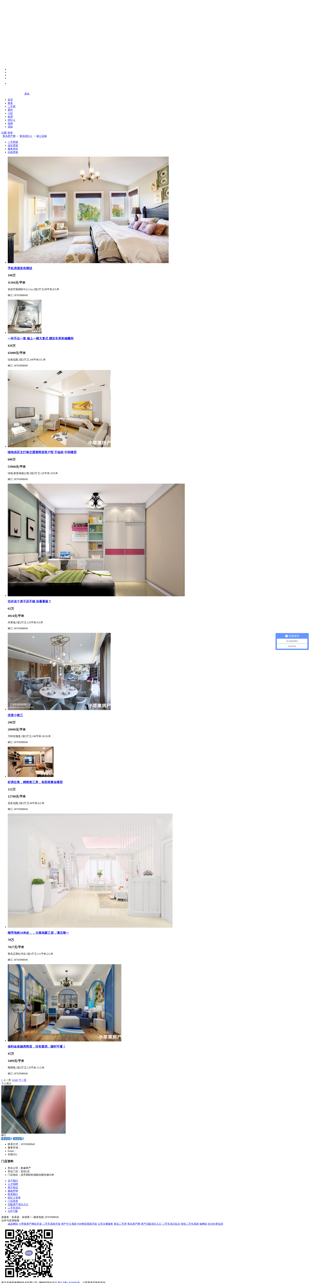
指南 (10, 123)
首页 (10, 99)
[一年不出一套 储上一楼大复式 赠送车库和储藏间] (25, 332)
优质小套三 (15, 715)
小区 (10, 113)
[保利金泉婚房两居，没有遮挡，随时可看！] (64, 1040)
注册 (3, 132)
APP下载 (13, 1211)
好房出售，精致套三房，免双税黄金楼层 (35, 782)
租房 (10, 116)
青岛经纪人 (25, 136)
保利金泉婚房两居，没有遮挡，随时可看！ (37, 1046)
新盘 (10, 103)
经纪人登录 (14, 1197)
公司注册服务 (105, 1223)
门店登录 (13, 1201)
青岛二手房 (120, 1223)
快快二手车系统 (190, 1223)
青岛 (27, 93)
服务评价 (13, 148)
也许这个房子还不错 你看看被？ (29, 601)
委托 (10, 109)
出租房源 (13, 152)
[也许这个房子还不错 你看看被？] (96, 595)
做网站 (203, 1223)
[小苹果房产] (12, 93)
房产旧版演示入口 (151, 1223)
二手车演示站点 (171, 1223)
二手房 (11, 106)
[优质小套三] (59, 709)
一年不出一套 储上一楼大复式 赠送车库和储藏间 (41, 338)
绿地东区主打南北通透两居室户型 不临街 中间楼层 (42, 452)
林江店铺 (41, 136)
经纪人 (11, 120)
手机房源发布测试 (20, 268)
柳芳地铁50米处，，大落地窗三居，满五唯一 (38, 932)
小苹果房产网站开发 (30, 1223)
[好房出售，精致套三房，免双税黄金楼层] (31, 776)
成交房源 (13, 145)
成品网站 (13, 1223)
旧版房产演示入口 (18, 1204)
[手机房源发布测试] (88, 262)
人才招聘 (13, 1184)
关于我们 (13, 1180)
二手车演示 (14, 1207)
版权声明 (13, 1190)
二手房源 (13, 142)
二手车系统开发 (51, 1223)
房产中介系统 (69, 1223)
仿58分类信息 (215, 1223)
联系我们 (13, 1194)
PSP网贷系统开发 (87, 1223)
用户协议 (13, 1187)
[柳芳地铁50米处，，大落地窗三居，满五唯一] (90, 926)
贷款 (10, 126)
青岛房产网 (9, 136)
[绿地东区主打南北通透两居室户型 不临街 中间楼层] (59, 446)
